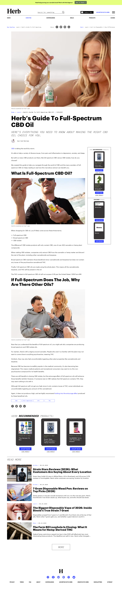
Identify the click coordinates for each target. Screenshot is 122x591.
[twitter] (61, 27)
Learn (19, 112)
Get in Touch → (80, 2)
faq (30, 582)
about (38, 582)
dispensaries (49, 582)
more (61, 547)
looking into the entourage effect (66, 393)
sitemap (109, 582)
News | (35, 523)
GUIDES (113, 18)
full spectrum (27, 400)
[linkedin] (69, 27)
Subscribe (88, 12)
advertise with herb (102, 12)
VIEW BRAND (99, 220)
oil (39, 400)
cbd (16, 400)
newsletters (98, 582)
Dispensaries (50, 18)
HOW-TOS (28, 18)
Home (13, 112)
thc (50, 400)
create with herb (83, 582)
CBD (12, 148)
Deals (72, 18)
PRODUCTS (92, 18)
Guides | (36, 465)
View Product (99, 172)
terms (22, 582)
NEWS (9, 18)
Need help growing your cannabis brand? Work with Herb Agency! (54, 2)
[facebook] (57, 27)
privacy (12, 582)
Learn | (36, 504)
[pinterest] (65, 27)
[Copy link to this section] (83, 172)
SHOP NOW (99, 170)
